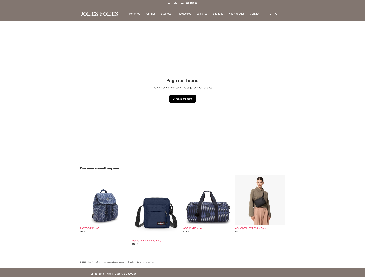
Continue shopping (183, 98)
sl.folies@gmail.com (176, 3)
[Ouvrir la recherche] (270, 14)
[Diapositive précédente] (84, 200)
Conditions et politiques (146, 262)
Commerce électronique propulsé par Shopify (115, 262)
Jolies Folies (91, 262)
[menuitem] (136, 13)
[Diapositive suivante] (125, 200)
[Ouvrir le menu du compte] (276, 14)
